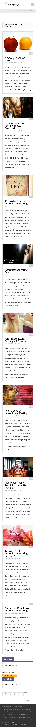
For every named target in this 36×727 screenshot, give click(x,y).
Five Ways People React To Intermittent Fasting (17, 485)
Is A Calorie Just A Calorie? (15, 59)
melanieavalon (10, 62)
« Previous (7, 694)
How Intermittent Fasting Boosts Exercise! (15, 126)
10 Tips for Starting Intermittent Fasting (16, 202)
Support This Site (8, 672)
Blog (11, 724)
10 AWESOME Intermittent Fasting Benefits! (16, 553)
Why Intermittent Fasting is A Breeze (15, 340)
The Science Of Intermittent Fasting (16, 412)
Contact (23, 724)
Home (6, 724)
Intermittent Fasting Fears (16, 271)
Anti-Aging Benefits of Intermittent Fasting (17, 609)
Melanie (17, 724)
